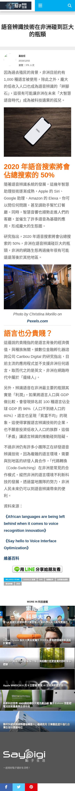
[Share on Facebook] (6, 787)
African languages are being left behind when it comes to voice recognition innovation (34, 523)
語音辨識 (9, 584)
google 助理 (29, 580)
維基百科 (11, 558)
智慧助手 (49, 580)
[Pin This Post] (31, 787)
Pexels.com (37, 321)
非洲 (18, 584)
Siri (41, 580)
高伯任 (22, 56)
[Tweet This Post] (19, 787)
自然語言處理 (62, 580)
